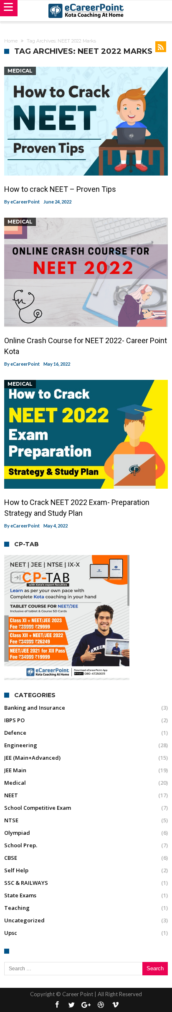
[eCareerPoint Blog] (86, 10)
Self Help (16, 870)
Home (11, 41)
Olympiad (17, 832)
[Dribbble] (100, 1005)
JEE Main (15, 770)
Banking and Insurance (34, 707)
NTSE (11, 820)
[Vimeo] (115, 1005)
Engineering (20, 745)
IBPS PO (14, 720)
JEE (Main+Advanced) (32, 757)
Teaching (17, 908)
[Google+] (86, 1005)
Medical (20, 71)
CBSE (10, 857)
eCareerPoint (25, 201)
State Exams (20, 895)
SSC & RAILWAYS (26, 882)
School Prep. (20, 845)
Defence (15, 732)
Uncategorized (24, 920)
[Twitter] (71, 1005)
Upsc (10, 933)
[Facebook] (56, 1005)
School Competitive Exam (37, 807)
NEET (11, 795)
